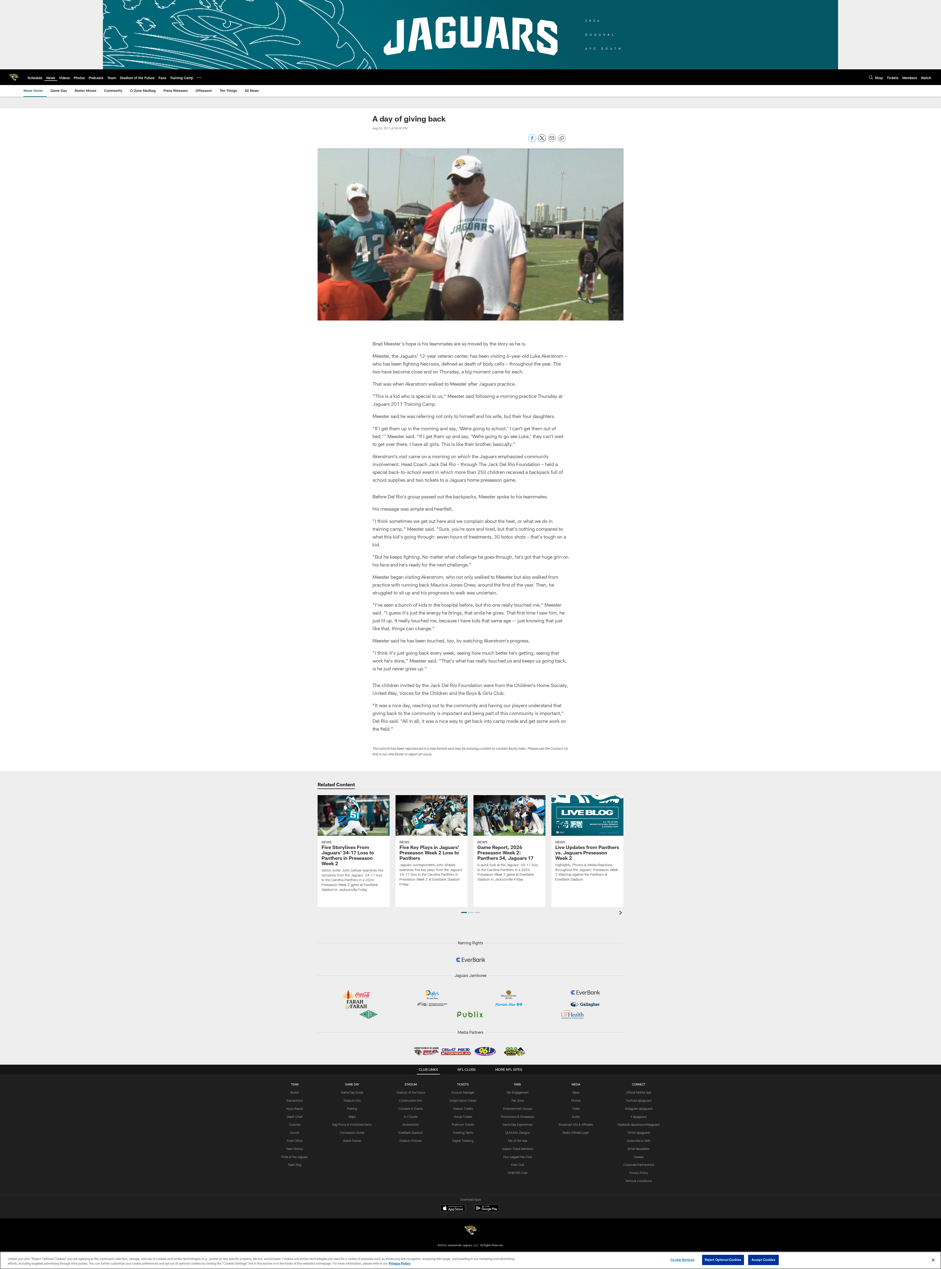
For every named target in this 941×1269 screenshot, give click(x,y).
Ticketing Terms (463, 1132)
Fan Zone (518, 1100)
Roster (294, 1092)
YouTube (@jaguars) (639, 1100)
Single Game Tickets (462, 1100)
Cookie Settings (682, 1260)
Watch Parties (352, 1140)
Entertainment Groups (517, 1108)
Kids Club (517, 1164)
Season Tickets (463, 1108)
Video (576, 1108)
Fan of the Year (517, 1140)
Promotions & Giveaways (517, 1116)
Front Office (294, 1140)
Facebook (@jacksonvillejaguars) (639, 1124)
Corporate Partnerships (638, 1164)
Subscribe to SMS (639, 1140)
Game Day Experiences (517, 1124)
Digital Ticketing (462, 1140)
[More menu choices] (199, 77)
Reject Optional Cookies (723, 1260)
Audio (576, 1116)
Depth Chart (295, 1116)
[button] (464, 912)
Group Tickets (463, 1116)
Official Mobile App (638, 1092)
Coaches (294, 1124)
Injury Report (294, 1108)
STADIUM (411, 1084)
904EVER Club (517, 1172)
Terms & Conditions (638, 1181)
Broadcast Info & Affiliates (576, 1124)
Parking (352, 1108)
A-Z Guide (410, 1116)
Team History (294, 1148)
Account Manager (462, 1092)
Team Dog (294, 1164)
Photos (576, 1100)
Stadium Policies (410, 1140)
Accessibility (410, 1124)
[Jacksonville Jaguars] (470, 1230)
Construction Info (410, 1100)
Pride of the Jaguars (294, 1156)
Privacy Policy (639, 1172)
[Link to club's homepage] (14, 77)
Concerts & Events (410, 1108)
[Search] (871, 77)
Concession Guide (352, 1132)
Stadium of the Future (410, 1092)
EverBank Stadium (410, 1132)
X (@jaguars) (639, 1116)
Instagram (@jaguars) (639, 1108)
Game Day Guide (352, 1092)
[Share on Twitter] (542, 141)
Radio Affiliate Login (576, 1132)
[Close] (933, 1260)
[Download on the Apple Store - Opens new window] (453, 1209)
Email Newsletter (639, 1148)
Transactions (294, 1100)
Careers (639, 1156)
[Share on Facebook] (532, 141)
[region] (470, 1260)
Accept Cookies (763, 1260)
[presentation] (621, 913)
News (576, 1092)
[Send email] (552, 141)
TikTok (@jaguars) (638, 1132)
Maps (352, 1116)
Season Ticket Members (517, 1148)
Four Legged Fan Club (517, 1156)
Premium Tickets (463, 1124)
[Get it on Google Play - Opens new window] (486, 1211)
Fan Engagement (518, 1092)
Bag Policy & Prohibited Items (352, 1124)
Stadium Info (352, 1100)
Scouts (294, 1132)
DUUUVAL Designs (518, 1132)
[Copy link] (562, 138)
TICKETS (463, 1084)
